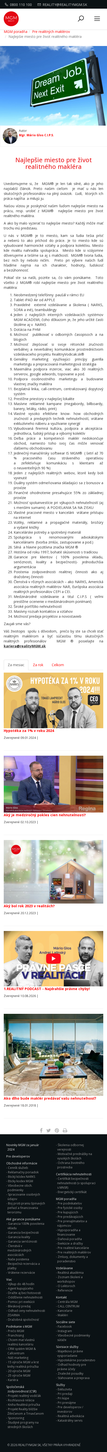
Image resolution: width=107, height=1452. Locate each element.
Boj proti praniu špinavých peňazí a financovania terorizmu (26, 1207)
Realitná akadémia (71, 1272)
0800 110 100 (21, 4)
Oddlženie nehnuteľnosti (25, 1297)
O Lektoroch (66, 1286)
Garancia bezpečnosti (23, 1232)
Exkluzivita (65, 1389)
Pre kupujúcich (68, 1212)
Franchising (16, 1335)
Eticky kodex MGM (20, 1181)
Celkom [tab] (58, 664)
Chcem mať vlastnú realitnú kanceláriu (21, 1342)
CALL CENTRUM (68, 1306)
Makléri (63, 1315)
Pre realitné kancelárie (73, 1248)
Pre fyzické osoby (70, 1208)
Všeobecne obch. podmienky (19, 1187)
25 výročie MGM (19, 1375)
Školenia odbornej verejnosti (70, 1147)
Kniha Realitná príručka (24, 1405)
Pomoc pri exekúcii (21, 1302)
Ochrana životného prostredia (71, 1165)
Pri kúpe (63, 1398)
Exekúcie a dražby (70, 1243)
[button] (81, 18)
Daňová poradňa (70, 1239)
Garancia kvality (19, 1237)
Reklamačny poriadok (23, 1172)
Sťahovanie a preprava (74, 1378)
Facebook (65, 1326)
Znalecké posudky (70, 1373)
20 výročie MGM (19, 1371)
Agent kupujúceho (20, 1288)
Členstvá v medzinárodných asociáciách (19, 1250)
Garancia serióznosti (22, 1241)
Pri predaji (65, 1394)
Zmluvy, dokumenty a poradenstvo (72, 1259)
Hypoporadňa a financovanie (68, 1232)
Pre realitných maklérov (51, 31)
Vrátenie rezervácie (21, 1272)
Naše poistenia (18, 1259)
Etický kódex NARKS (21, 1177)
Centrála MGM (68, 1302)
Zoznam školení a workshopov (70, 1279)
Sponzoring (16, 1418)
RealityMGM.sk (29, 1445)
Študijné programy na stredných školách (23, 1424)
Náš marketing (18, 1358)
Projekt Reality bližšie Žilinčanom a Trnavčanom (25, 1411)
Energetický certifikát (72, 1192)
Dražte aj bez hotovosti (24, 1293)
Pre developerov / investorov (70, 1409)
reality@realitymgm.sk (65, 4)
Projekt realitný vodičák (24, 1396)
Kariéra (13, 1380)
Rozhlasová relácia (21, 1400)
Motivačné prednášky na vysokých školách (74, 1156)
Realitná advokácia (71, 1416)
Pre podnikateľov (70, 1203)
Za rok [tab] (38, 664)
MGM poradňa (15, 31)
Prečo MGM (16, 1331)
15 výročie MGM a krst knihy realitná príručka (23, 1364)
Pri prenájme (67, 1403)
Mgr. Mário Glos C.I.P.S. (36, 135)
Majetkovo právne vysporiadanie (70, 1353)
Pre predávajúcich (70, 1217)
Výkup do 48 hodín (21, 1284)
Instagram (65, 1331)
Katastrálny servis (70, 1420)
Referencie (65, 1290)
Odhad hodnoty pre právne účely (71, 1366)
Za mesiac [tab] (16, 664)
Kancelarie (65, 1311)
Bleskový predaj (19, 1306)
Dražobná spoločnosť (23, 1319)
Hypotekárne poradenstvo (76, 1360)
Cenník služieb (18, 1168)
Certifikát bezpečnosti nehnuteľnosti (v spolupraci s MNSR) (76, 1183)
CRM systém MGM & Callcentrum (21, 1351)
